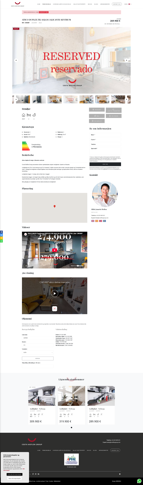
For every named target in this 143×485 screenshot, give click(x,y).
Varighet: (24, 349)
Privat (47, 481)
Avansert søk (43, 12)
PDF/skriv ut (98, 121)
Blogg (96, 4)
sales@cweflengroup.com (111, 442)
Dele (98, 116)
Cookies (51, 481)
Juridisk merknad (40, 481)
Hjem (38, 4)
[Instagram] (35, 474)
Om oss (90, 4)
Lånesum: (24, 334)
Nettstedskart (57, 481)
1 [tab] (71, 427)
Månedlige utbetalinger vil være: (31, 363)
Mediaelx (118, 481)
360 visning (114, 116)
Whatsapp (98, 109)
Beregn (38, 358)
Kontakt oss (117, 4)
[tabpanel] (42, 406)
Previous (15, 60)
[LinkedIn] (38, 474)
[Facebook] (33, 474)
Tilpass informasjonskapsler (14, 478)
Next (128, 60)
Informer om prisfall (113, 23)
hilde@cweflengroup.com (99, 218)
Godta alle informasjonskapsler (14, 474)
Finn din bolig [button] (46, 4)
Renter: (24, 342)
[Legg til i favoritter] (54, 387)
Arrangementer (105, 4)
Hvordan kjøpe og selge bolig (62, 4)
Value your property (79, 4)
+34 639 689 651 (98, 215)
